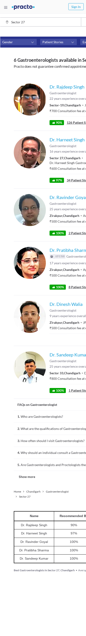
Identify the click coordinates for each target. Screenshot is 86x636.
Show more (27, 477)
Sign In (76, 7)
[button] (18, 42)
